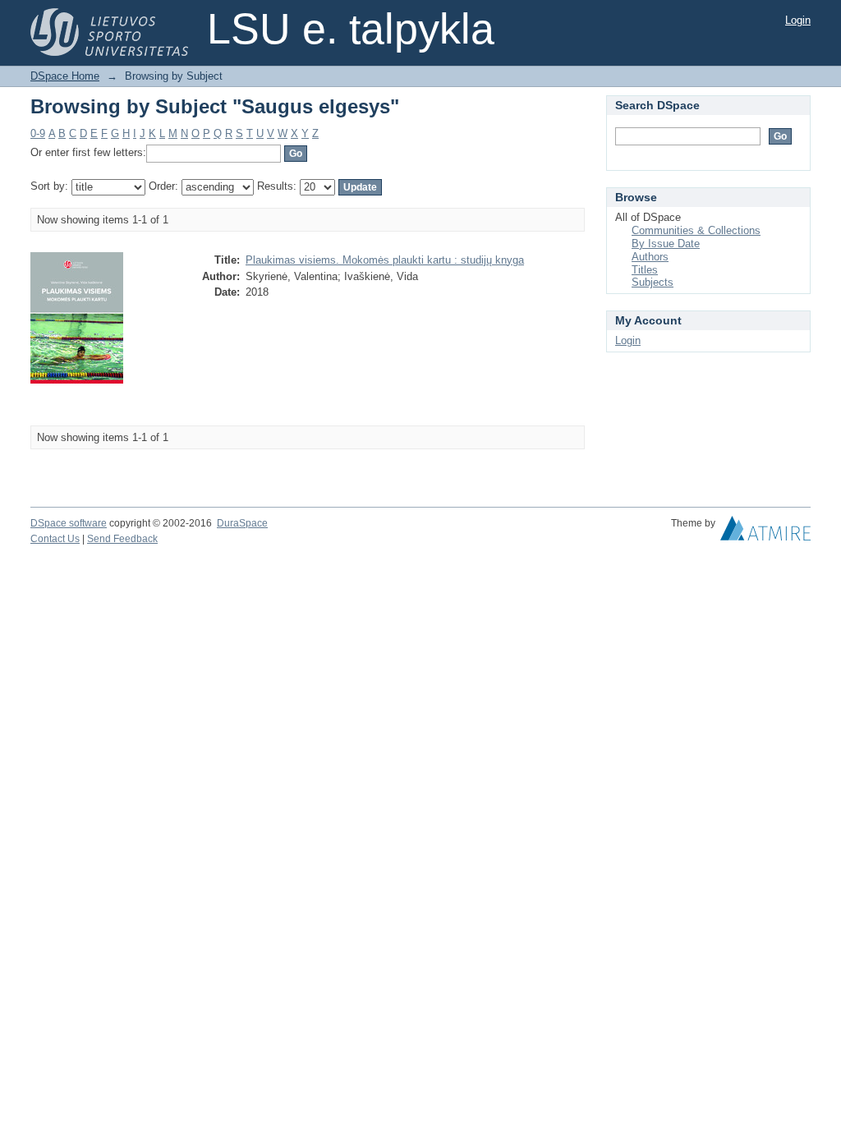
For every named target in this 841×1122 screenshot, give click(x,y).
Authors (650, 257)
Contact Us (55, 539)
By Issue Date (666, 243)
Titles (645, 270)
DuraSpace (242, 523)
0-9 (37, 133)
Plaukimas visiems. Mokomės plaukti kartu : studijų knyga (385, 260)
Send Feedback (122, 539)
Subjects (652, 282)
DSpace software (68, 523)
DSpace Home (64, 76)
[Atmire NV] (765, 532)
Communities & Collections (696, 230)
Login (798, 20)
